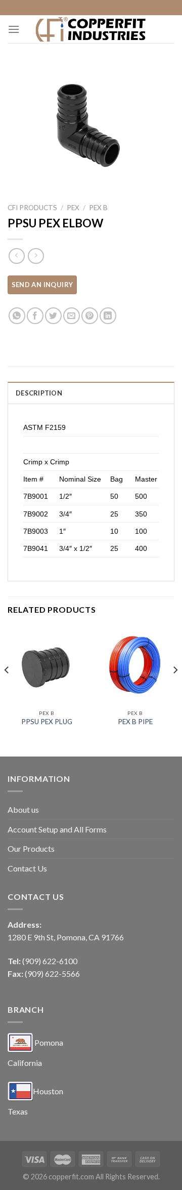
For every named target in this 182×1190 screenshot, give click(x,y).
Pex (73, 208)
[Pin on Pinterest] (89, 315)
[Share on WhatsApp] (17, 315)
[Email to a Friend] (71, 315)
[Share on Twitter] (53, 315)
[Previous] (7, 690)
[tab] (91, 392)
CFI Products (32, 208)
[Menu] (14, 29)
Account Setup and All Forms (57, 829)
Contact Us (27, 868)
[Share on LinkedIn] (108, 315)
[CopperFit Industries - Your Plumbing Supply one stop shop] (91, 29)
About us (23, 809)
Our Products (31, 848)
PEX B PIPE (135, 722)
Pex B (98, 208)
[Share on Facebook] (35, 315)
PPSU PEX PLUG (46, 722)
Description (39, 393)
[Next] (175, 690)
